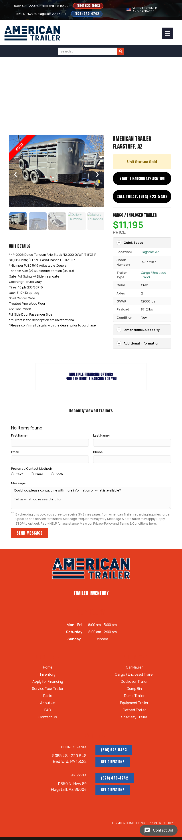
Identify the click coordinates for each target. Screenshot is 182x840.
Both (59, 474)
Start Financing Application (142, 178)
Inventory (47, 675)
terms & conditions (128, 823)
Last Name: (101, 435)
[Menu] (167, 33)
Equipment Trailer (134, 703)
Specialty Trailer (134, 717)
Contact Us (47, 717)
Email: (15, 452)
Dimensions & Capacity (142, 330)
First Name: (19, 435)
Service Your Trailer (47, 689)
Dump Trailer (134, 696)
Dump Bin (134, 689)
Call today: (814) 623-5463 (142, 196)
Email (39, 474)
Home (48, 667)
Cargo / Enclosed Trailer (135, 215)
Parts (47, 696)
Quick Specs (133, 242)
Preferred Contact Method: (31, 468)
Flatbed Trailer (134, 710)
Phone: (98, 452)
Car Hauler (134, 667)
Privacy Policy (161, 823)
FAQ (47, 710)
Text (19, 474)
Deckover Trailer (134, 682)
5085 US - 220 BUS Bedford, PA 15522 (41, 6)
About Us (47, 703)
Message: (18, 483)
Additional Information (141, 343)
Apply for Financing (47, 682)
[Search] (120, 51)
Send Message (29, 533)
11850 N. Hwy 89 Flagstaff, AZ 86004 (40, 14)
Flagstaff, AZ (150, 252)
